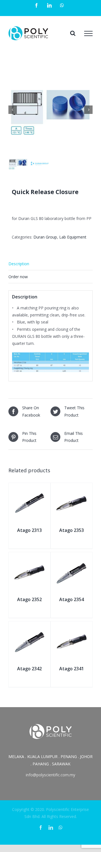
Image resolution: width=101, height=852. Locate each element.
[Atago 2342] (29, 627)
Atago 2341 (71, 669)
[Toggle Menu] (88, 33)
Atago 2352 (29, 599)
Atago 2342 (29, 669)
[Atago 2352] (29, 558)
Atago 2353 (71, 530)
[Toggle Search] (72, 33)
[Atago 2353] (71, 489)
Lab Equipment (72, 237)
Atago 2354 (71, 599)
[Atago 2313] (29, 489)
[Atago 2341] (71, 627)
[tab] (50, 263)
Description (18, 263)
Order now (18, 276)
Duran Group (45, 237)
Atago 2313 (29, 530)
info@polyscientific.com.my (50, 774)
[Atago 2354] (71, 558)
